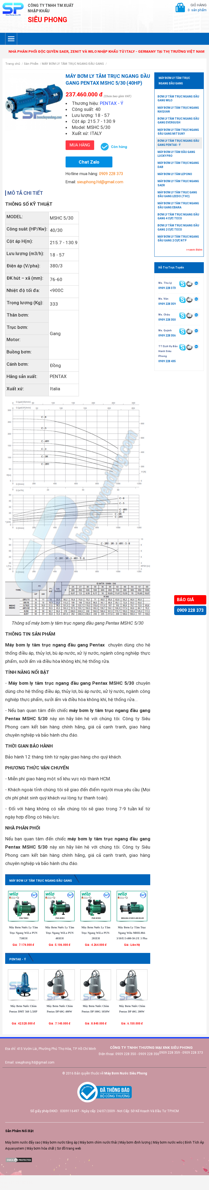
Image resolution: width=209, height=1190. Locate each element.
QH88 (4, 1187)
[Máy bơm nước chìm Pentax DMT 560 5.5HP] (23, 985)
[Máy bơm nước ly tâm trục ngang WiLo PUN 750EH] (23, 906)
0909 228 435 (167, 361)
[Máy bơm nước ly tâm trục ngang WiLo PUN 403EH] (59, 906)
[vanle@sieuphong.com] (189, 299)
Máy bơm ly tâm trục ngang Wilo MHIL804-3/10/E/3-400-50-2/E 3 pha (131, 933)
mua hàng (80, 145)
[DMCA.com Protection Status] (18, 1160)
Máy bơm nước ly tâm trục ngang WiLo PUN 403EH (59, 933)
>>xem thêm (194, 250)
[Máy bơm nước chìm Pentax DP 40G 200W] (132, 985)
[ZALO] (196, 283)
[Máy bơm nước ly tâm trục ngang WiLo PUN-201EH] (96, 906)
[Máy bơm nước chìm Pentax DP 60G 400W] (59, 985)
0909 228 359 (167, 303)
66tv (3, 1178)
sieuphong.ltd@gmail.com (100, 181)
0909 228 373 (190, 610)
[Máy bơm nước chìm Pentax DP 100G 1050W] (96, 985)
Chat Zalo (89, 162)
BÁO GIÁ (185, 599)
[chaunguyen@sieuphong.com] (189, 315)
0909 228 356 (167, 335)
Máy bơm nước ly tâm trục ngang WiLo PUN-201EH (95, 933)
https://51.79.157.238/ (17, 1183)
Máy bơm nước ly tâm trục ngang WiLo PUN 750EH (23, 933)
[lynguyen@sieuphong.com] (189, 283)
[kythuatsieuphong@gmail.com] (189, 347)
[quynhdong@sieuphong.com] (189, 331)
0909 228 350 (167, 319)
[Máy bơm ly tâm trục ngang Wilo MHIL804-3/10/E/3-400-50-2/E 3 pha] (132, 906)
